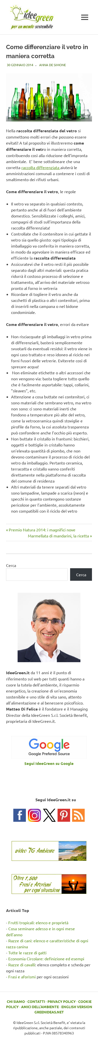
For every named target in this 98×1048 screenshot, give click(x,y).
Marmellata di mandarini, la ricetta (58, 535)
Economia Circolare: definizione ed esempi (46, 958)
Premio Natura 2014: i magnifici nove (42, 529)
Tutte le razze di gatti (27, 952)
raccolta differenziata (40, 167)
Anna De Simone (52, 65)
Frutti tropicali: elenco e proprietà (38, 922)
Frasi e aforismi (22, 976)
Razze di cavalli (21, 964)
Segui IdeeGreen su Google (49, 763)
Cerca (11, 565)
